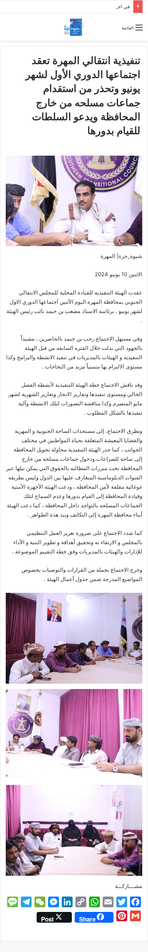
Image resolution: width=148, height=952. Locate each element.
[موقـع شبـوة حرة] (74, 27)
